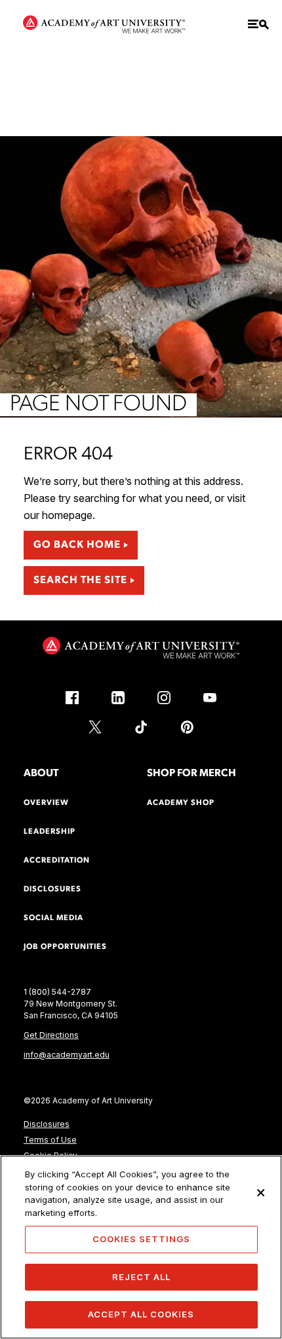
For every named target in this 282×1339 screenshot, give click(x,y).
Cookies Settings (141, 1239)
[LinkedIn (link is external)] (118, 697)
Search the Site (80, 580)
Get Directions (51, 1035)
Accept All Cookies (141, 1314)
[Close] (261, 1192)
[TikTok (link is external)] (141, 727)
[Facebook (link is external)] (72, 697)
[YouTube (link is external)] (209, 697)
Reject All (141, 1277)
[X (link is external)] (95, 727)
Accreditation (57, 861)
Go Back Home (77, 545)
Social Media (53, 918)
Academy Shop (180, 803)
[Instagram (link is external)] (164, 697)
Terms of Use (50, 1140)
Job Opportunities (65, 947)
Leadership (49, 832)
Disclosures (47, 1124)
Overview (46, 803)
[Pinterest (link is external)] (186, 727)
